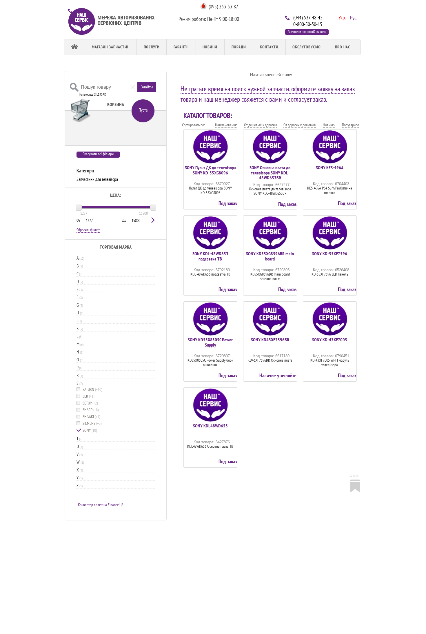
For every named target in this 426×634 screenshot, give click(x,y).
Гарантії (181, 47)
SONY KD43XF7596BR (270, 339)
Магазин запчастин (111, 47)
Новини (210, 47)
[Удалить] (132, 86)
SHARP (91, 409)
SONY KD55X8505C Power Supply (210, 342)
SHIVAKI (91, 416)
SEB (88, 396)
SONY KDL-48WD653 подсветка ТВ (210, 256)
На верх (353, 476)
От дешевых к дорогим (260, 124)
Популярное (350, 124)
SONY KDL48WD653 (210, 426)
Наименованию (226, 124)
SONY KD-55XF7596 (329, 253)
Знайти (147, 87)
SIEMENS (92, 423)
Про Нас (342, 47)
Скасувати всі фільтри (98, 154)
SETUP (90, 403)
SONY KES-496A (329, 167)
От (78, 220)
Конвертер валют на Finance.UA (100, 504)
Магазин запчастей (265, 74)
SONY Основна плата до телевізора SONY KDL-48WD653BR (270, 173)
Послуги (152, 47)
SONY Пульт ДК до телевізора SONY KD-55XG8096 (210, 170)
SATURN (92, 389)
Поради (239, 47)
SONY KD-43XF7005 (329, 339)
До (124, 220)
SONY (90, 430)
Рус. (353, 17)
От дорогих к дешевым (299, 124)
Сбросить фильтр (88, 229)
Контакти (269, 47)
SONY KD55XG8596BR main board (270, 256)
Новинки (329, 124)
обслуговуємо (306, 47)
